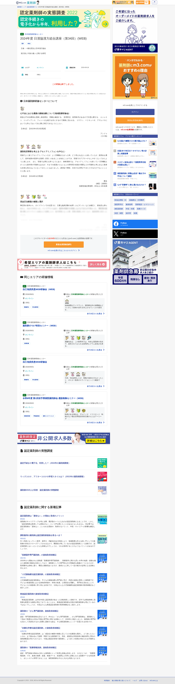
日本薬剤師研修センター (34, 34)
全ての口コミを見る (94, 314)
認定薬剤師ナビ (32, 7)
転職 (135, 213)
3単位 (29, 43)
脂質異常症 (119, 204)
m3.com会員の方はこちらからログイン (63, 250)
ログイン (154, 2)
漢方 (23, 43)
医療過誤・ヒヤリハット (144, 204)
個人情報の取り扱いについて (121, 680)
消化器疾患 (35, 307)
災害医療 (26, 343)
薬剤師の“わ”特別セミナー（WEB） (40, 325)
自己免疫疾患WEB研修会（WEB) (39, 289)
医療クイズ (141, 209)
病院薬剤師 (27, 416)
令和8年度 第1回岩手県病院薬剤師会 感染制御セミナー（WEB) (53, 398)
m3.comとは (154, 680)
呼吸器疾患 (37, 416)
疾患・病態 (119, 213)
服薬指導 (129, 204)
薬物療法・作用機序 (136, 200)
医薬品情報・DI (120, 200)
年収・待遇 (130, 209)
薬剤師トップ (21, 7)
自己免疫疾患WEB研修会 (35, 362)
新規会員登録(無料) (63, 244)
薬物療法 (26, 307)
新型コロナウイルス (48, 416)
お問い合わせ (143, 680)
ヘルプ (135, 680)
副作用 (128, 213)
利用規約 (107, 680)
